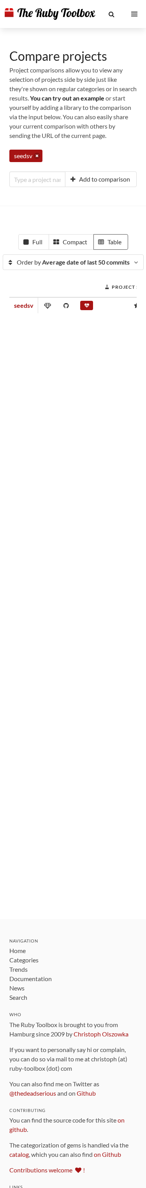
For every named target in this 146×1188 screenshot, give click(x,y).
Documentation (30, 978)
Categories (24, 960)
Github (86, 1093)
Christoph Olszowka (101, 1034)
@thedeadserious (32, 1093)
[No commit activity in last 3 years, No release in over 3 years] (86, 307)
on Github (107, 1154)
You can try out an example (67, 98)
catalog (19, 1154)
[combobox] (37, 179)
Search (18, 997)
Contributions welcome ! (47, 1170)
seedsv (23, 305)
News (17, 988)
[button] (111, 14)
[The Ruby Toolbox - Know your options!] (50, 14)
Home (17, 950)
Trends (18, 969)
